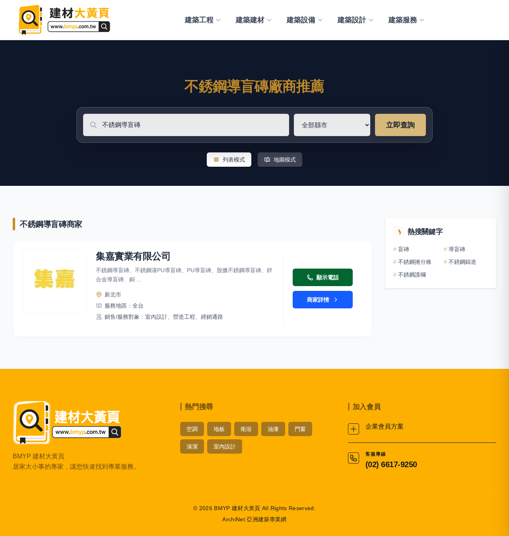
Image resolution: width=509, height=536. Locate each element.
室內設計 (225, 446)
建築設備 (301, 20)
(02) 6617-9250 (391, 464)
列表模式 (234, 159)
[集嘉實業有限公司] (54, 282)
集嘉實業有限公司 (133, 256)
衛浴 (246, 429)
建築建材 (250, 20)
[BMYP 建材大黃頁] (63, 20)
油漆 (273, 429)
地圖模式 (285, 159)
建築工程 (199, 20)
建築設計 (352, 20)
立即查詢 (400, 125)
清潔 (192, 446)
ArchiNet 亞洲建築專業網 (254, 519)
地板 (219, 429)
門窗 (300, 429)
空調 (192, 429)
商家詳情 (318, 299)
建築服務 (403, 20)
